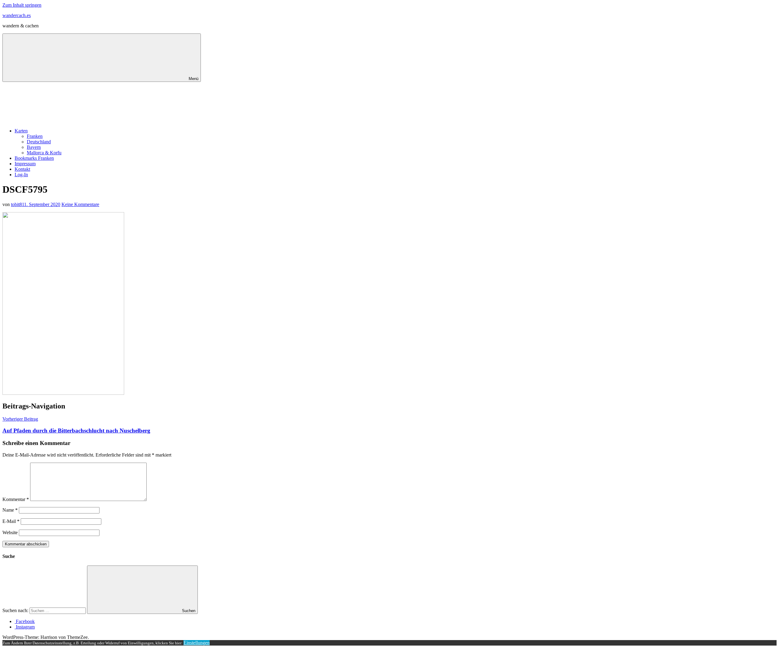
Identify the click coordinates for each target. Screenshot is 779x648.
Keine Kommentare (80, 204)
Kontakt (22, 169)
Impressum (25, 163)
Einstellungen (196, 642)
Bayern (34, 147)
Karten (21, 130)
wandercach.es (16, 15)
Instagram (25, 626)
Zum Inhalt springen (21, 5)
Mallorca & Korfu (44, 152)
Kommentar (15, 499)
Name (10, 510)
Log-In (21, 174)
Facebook (25, 621)
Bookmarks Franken (34, 158)
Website (10, 532)
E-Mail (10, 521)
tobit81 (17, 204)
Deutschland (39, 141)
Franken (35, 136)
